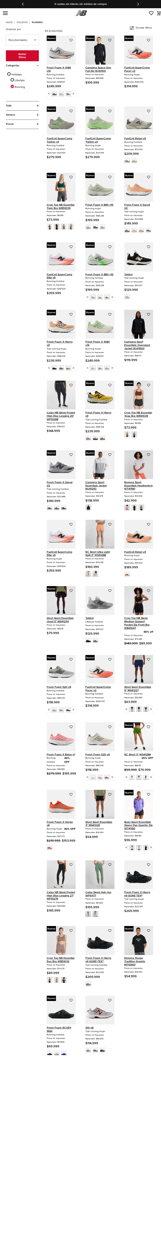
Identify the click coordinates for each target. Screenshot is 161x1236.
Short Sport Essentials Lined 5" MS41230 (60, 619)
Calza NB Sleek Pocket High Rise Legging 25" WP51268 (61, 416)
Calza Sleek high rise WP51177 (98, 894)
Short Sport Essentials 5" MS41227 (137, 688)
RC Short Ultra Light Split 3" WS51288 (97, 553)
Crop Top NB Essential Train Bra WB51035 (60, 206)
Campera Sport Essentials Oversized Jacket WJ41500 (137, 345)
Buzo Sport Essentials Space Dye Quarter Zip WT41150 (138, 825)
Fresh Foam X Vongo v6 (60, 823)
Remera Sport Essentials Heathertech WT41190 (138, 486)
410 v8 (89, 1027)
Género (10, 114)
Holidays (22, 22)
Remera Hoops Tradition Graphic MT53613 (134, 961)
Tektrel (128, 274)
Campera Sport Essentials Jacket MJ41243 (96, 486)
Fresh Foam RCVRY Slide (59, 1029)
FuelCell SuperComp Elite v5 (59, 276)
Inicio (9, 22)
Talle (9, 105)
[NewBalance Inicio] (80, 13)
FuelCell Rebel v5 (135, 138)
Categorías (12, 65)
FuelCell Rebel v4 (135, 552)
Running (37, 22)
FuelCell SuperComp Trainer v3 (59, 140)
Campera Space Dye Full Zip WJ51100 (98, 69)
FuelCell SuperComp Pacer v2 (137, 69)
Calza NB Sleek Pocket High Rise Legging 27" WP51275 (61, 896)
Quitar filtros (22, 55)
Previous (23, 4)
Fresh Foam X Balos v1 (61, 754)
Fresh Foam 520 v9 (59, 687)
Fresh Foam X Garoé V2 (137, 206)
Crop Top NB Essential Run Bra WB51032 (60, 959)
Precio (10, 124)
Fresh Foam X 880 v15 (99, 204)
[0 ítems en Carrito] (159, 13)
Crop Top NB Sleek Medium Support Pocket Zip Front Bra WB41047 (137, 623)
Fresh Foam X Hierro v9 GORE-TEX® (137, 894)
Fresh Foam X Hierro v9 (60, 343)
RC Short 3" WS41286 (137, 754)
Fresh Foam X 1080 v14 (59, 69)
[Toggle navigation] (5, 13)
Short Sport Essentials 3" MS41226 (98, 823)
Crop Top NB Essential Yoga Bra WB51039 (138, 414)
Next (137, 4)
